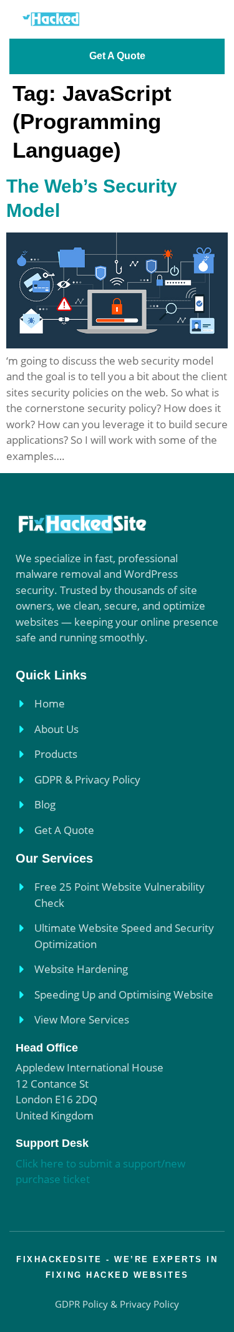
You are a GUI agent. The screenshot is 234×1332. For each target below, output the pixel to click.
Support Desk (52, 1143)
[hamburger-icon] (207, 19)
